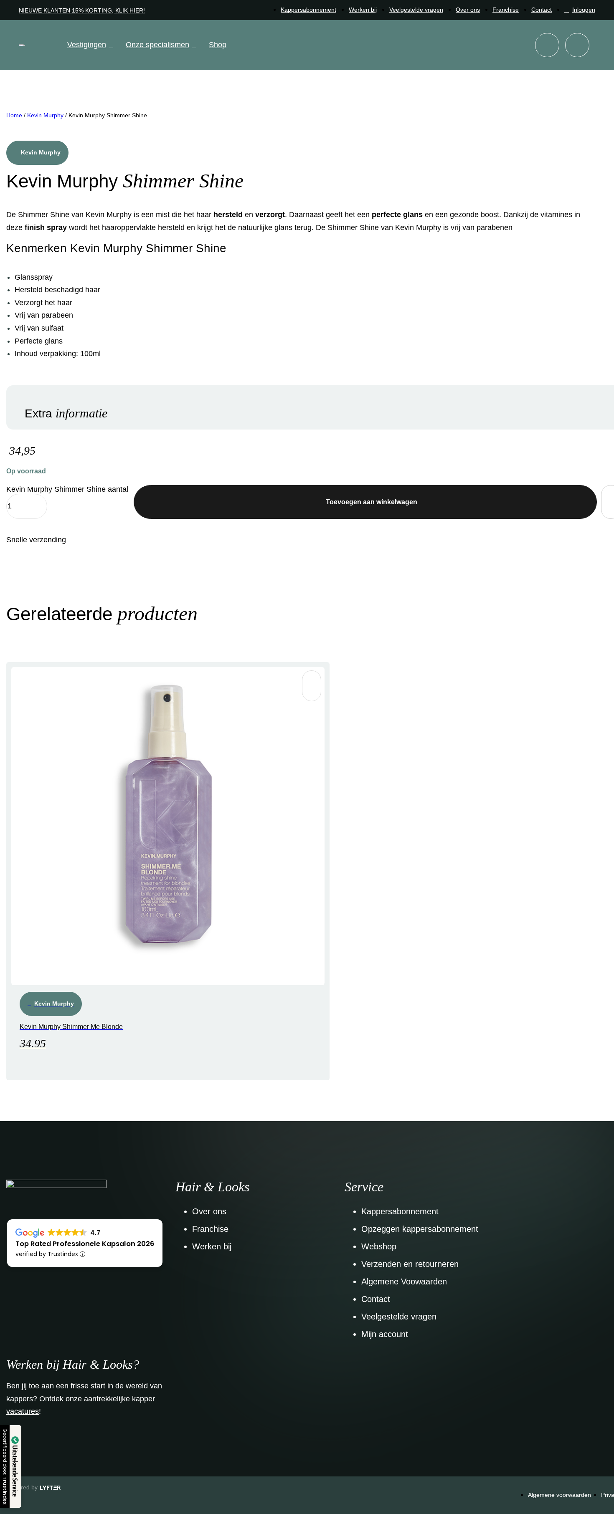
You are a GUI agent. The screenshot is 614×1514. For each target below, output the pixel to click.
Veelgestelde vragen (416, 9)
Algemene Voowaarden (404, 1281)
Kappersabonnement (308, 9)
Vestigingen (86, 45)
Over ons (468, 9)
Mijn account (384, 1334)
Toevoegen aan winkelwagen (371, 502)
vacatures (22, 1411)
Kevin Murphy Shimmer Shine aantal (67, 489)
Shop (217, 45)
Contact (541, 9)
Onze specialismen (157, 45)
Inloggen (583, 9)
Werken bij (363, 9)
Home (14, 115)
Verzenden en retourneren (410, 1264)
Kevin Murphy (45, 115)
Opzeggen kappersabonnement (419, 1228)
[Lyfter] (50, 1488)
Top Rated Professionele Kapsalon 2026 (84, 1244)
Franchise (505, 9)
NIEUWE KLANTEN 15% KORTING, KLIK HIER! (82, 10)
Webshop (378, 1246)
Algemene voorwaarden (559, 1494)
